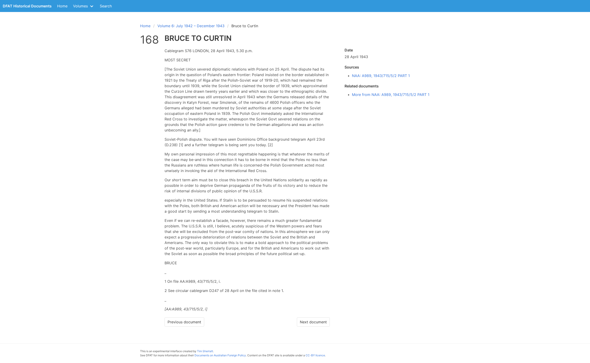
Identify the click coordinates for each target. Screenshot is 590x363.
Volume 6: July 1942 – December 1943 (190, 26)
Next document (313, 322)
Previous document (184, 322)
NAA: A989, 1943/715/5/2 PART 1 (381, 75)
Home (62, 6)
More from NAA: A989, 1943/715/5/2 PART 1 (390, 94)
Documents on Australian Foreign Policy (220, 355)
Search (106, 6)
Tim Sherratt (205, 351)
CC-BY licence (315, 355)
